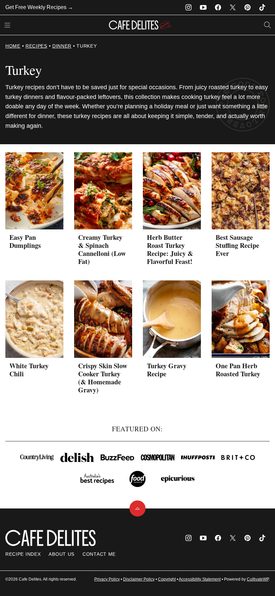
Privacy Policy (107, 579)
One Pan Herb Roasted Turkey (238, 370)
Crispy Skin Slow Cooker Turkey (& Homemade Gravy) (102, 378)
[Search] (267, 25)
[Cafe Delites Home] (140, 25)
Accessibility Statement (200, 579)
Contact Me (99, 554)
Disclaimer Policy (139, 579)
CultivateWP (258, 579)
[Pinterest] (247, 7)
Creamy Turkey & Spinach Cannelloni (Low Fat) (102, 249)
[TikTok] (262, 7)
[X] (232, 7)
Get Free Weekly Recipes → (39, 7)
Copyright (167, 579)
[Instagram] (188, 7)
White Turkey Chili (29, 370)
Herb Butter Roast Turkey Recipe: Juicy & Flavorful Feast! (170, 249)
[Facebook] (218, 7)
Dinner (61, 46)
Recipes (36, 46)
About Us (61, 554)
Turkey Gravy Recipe (166, 370)
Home (12, 46)
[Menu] (7, 25)
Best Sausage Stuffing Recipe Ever (237, 245)
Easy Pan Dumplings (25, 241)
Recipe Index (23, 554)
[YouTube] (203, 7)
